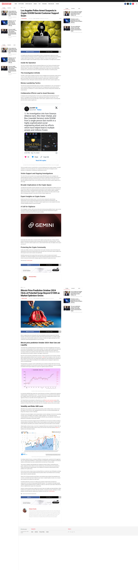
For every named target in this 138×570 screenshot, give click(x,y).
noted (43, 357)
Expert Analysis (28, 3)
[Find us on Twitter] (128, 4)
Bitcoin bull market (49, 401)
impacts (56, 427)
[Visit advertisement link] (41, 270)
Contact (47, 531)
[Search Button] (136, 4)
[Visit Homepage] (6, 4)
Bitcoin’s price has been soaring (50, 400)
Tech (39, 3)
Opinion (57, 3)
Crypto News (21, 3)
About (32, 531)
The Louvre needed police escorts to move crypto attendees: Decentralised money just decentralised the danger (76, 28)
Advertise (36, 531)
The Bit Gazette (29, 260)
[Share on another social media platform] (60, 52)
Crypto (24, 7)
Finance (35, 3)
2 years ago (30, 18)
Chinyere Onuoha (24, 298)
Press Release (51, 3)
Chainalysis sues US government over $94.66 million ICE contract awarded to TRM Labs (12, 23)
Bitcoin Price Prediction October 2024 (29, 493)
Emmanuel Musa (24, 18)
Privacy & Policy (41, 531)
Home (16, 3)
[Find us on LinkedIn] (130, 4)
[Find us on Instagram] (133, 4)
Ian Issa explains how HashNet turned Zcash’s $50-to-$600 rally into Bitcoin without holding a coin (12, 13)
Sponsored (44, 3)
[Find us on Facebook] (125, 4)
